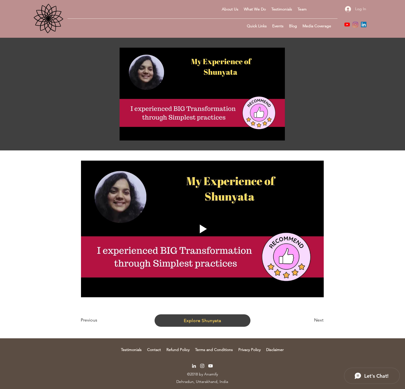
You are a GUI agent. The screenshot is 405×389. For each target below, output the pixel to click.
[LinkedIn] (363, 24)
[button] (256, 26)
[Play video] (202, 229)
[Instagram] (355, 24)
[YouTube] (347, 24)
